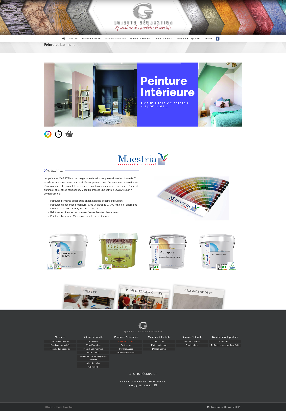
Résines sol (126, 345)
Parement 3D (225, 341)
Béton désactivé (93, 363)
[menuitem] (65, 38)
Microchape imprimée (93, 349)
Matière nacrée (159, 349)
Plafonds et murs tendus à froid (225, 345)
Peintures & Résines (126, 337)
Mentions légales (215, 407)
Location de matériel (60, 341)
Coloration (93, 367)
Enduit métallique (159, 345)
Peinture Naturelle (192, 341)
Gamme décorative (126, 352)
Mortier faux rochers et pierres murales (93, 358)
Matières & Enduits (159, 337)
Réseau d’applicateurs (60, 349)
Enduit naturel (192, 345)
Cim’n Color (159, 341)
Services (60, 337)
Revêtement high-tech (225, 337)
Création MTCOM (232, 407)
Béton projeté (93, 352)
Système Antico (126, 349)
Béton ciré (93, 341)
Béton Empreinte (93, 345)
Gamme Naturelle (192, 337)
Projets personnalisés (60, 345)
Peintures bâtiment (126, 341)
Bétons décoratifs (93, 337)
